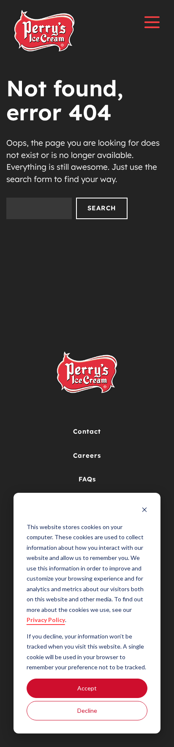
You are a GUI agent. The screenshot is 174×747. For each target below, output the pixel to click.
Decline (87, 710)
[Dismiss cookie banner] (144, 510)
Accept (87, 688)
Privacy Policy (46, 619)
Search (101, 208)
